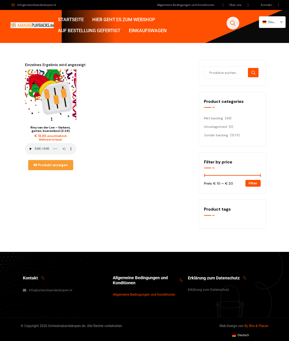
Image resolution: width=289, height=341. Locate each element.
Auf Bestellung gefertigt (89, 30)
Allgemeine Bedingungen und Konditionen (185, 5)
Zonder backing (216, 135)
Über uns (235, 5)
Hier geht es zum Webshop (123, 19)
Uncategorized (215, 126)
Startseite (71, 19)
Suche (253, 72)
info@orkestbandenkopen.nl (36, 5)
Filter (253, 183)
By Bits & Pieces (256, 326)
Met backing (213, 118)
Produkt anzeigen (52, 165)
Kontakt (266, 5)
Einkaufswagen (148, 30)
